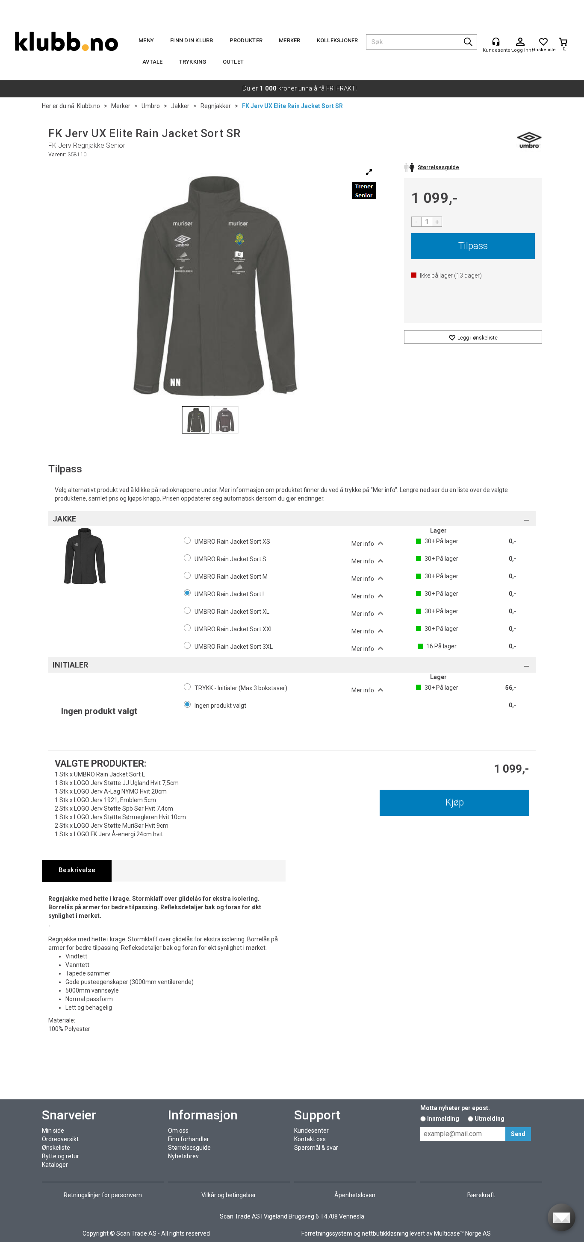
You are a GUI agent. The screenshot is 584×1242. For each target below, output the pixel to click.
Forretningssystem (326, 1233)
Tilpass (473, 245)
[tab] (77, 871)
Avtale (152, 62)
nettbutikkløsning (385, 1233)
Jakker (180, 106)
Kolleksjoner (337, 40)
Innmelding (443, 1118)
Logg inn (520, 42)
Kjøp (454, 802)
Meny (146, 40)
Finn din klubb (191, 40)
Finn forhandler (188, 1139)
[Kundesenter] (496, 42)
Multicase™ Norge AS (462, 1233)
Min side (53, 1130)
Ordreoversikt (60, 1139)
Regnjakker (216, 106)
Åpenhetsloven (354, 1195)
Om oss (178, 1130)
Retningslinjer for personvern (102, 1195)
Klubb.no (88, 106)
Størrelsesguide (189, 1147)
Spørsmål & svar (316, 1147)
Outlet (233, 62)
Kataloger (55, 1164)
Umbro (151, 106)
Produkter (246, 40)
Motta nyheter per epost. (455, 1107)
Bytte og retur (60, 1156)
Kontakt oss (310, 1139)
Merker (290, 40)
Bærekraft (481, 1195)
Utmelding (489, 1118)
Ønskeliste (56, 1147)
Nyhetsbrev (183, 1156)
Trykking (192, 62)
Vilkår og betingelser (228, 1195)
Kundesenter (311, 1130)
